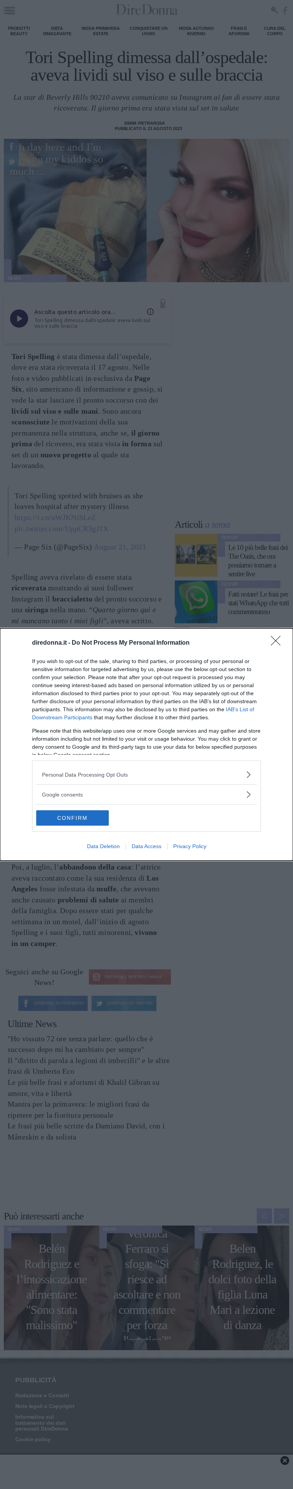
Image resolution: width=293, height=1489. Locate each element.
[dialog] (146, 744)
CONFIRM (72, 818)
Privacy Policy (189, 846)
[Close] (278, 643)
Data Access (146, 846)
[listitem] (146, 775)
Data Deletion (103, 846)
